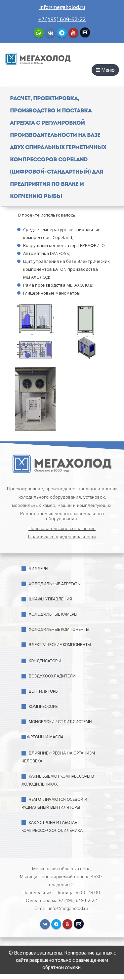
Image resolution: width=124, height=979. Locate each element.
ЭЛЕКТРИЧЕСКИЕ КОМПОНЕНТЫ (60, 644)
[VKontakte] (50, 33)
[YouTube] (73, 33)
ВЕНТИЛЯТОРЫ (44, 691)
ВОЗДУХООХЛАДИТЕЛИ (52, 676)
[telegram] (62, 33)
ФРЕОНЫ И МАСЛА (45, 737)
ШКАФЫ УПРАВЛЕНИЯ (50, 599)
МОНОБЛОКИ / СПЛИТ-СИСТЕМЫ (60, 721)
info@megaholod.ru (62, 7)
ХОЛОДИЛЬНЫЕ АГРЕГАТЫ (55, 584)
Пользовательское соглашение (62, 528)
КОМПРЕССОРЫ (44, 706)
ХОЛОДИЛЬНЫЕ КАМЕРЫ (53, 614)
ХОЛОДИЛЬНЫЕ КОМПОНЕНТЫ (59, 629)
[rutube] (85, 32)
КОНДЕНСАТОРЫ (45, 661)
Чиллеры (38, 568)
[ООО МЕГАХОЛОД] (38, 58)
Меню (107, 70)
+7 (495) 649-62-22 (62, 19)
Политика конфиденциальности (62, 537)
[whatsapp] (39, 33)
